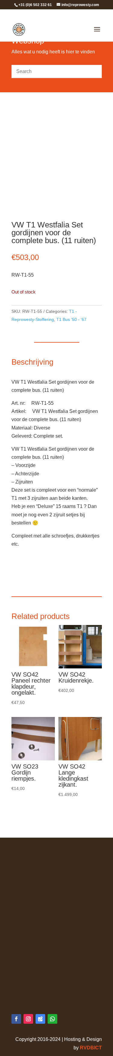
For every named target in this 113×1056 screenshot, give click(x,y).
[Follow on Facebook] (16, 1019)
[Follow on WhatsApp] (52, 1019)
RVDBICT (91, 1047)
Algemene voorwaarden (37, 853)
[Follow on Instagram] (28, 1019)
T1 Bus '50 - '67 (71, 319)
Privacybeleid (26, 861)
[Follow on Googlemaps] (40, 1019)
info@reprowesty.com (47, 991)
